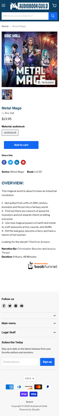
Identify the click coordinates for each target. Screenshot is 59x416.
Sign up (47, 361)
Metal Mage (17, 171)
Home (5, 26)
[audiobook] (10, 136)
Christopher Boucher (29, 248)
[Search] (53, 16)
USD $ (28, 378)
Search (29, 401)
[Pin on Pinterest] (23, 162)
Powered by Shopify (30, 409)
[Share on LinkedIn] (16, 162)
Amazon (45, 241)
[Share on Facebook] (4, 162)
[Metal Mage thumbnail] (7, 94)
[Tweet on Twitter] (10, 162)
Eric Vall (9, 113)
